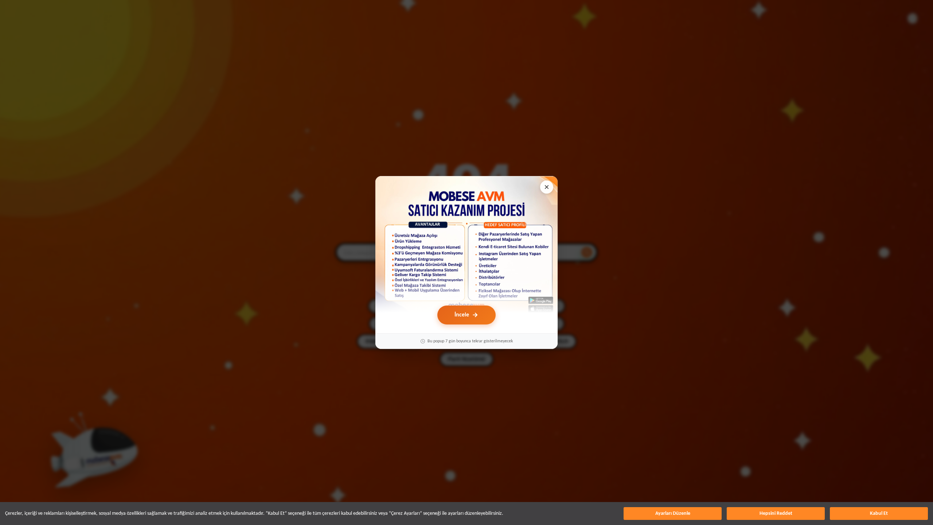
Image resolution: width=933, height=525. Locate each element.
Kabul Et (879, 513)
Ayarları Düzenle (672, 513)
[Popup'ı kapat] (546, 187)
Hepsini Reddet (776, 513)
